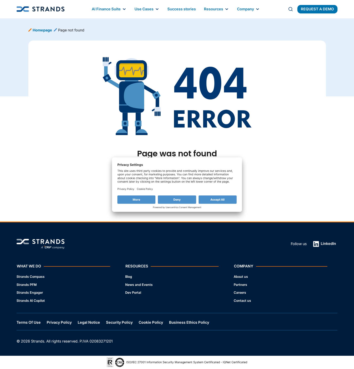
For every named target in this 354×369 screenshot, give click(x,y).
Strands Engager (30, 293)
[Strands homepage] (40, 9)
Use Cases (144, 9)
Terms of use (29, 322)
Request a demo (317, 9)
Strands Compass (31, 277)
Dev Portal (133, 293)
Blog (128, 277)
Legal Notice (89, 322)
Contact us (242, 301)
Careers (240, 293)
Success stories (181, 9)
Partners (240, 285)
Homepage (42, 30)
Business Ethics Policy (189, 322)
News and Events (139, 285)
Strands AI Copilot (31, 301)
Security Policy (119, 322)
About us (241, 277)
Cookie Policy (151, 322)
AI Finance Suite (106, 9)
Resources (213, 9)
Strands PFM (27, 285)
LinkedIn (328, 243)
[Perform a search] (290, 9)
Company (245, 9)
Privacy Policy (59, 322)
